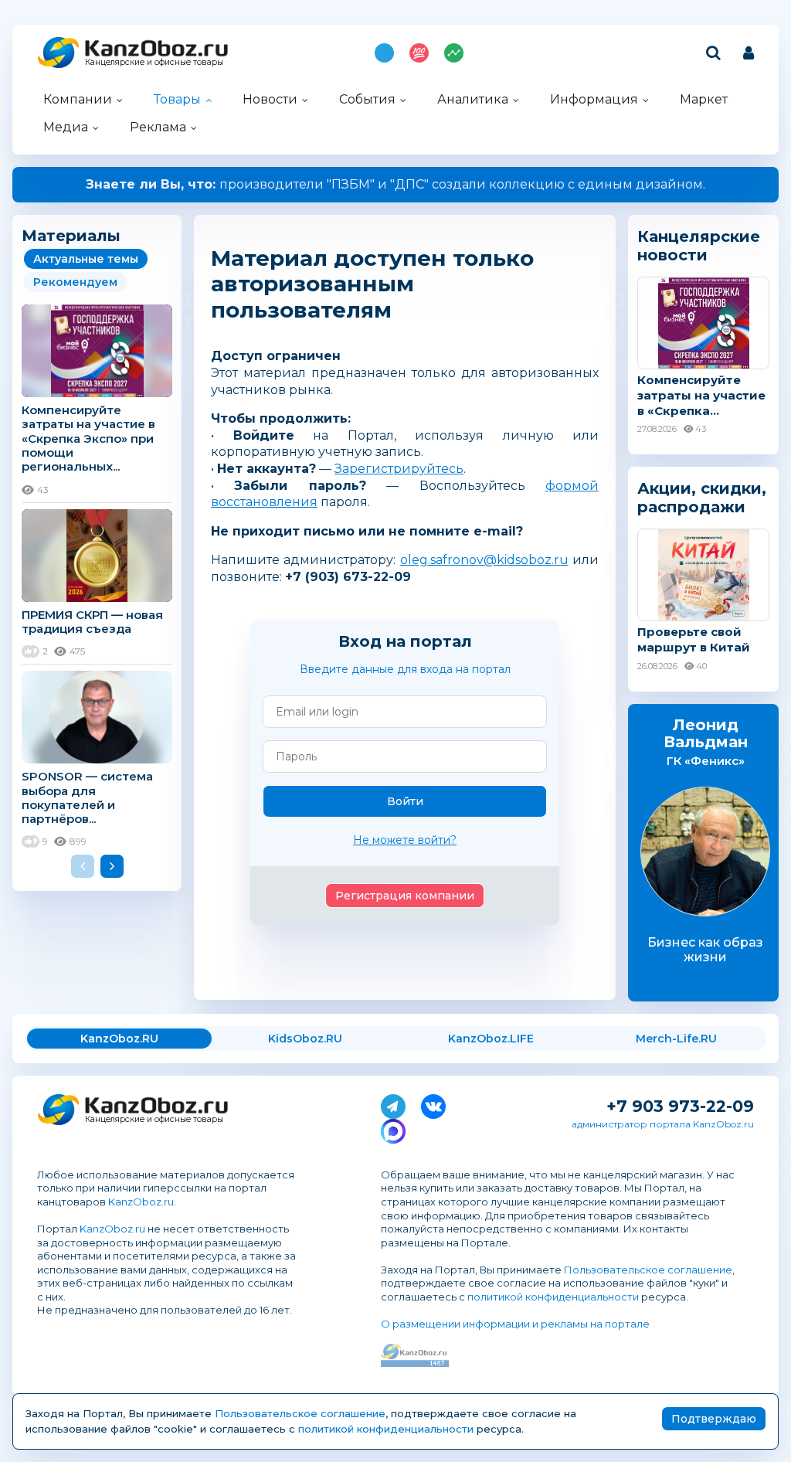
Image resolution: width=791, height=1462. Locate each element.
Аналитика (472, 99)
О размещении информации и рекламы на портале (515, 1324)
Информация (594, 99)
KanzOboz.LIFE (491, 1039)
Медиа (65, 127)
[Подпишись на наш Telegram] (393, 1103)
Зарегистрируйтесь (398, 468)
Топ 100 (419, 53)
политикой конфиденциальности (553, 1296)
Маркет (704, 99)
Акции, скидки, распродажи (701, 497)
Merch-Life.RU (676, 1039)
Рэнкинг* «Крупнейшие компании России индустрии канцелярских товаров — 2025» (396, 184)
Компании (77, 99)
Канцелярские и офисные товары (154, 62)
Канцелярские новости (698, 245)
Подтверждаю (713, 1419)
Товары (177, 99)
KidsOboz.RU (305, 1039)
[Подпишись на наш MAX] (393, 1128)
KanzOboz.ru (141, 1201)
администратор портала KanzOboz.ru (663, 1124)
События (367, 99)
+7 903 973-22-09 (680, 1106)
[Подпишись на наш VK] (433, 1103)
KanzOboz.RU (119, 1039)
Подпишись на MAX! (384, 53)
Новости (270, 99)
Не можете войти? (405, 840)
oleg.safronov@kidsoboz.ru (484, 559)
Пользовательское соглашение (648, 1269)
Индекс (454, 53)
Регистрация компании (404, 896)
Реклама (158, 127)
